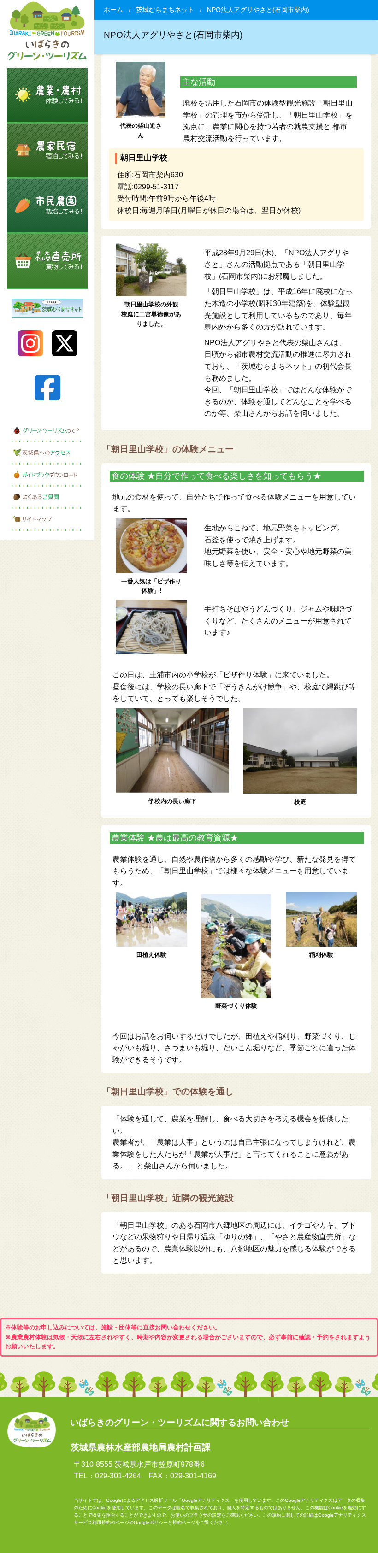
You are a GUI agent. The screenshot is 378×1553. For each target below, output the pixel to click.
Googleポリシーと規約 (158, 1522)
